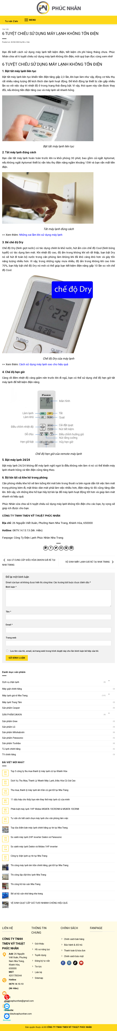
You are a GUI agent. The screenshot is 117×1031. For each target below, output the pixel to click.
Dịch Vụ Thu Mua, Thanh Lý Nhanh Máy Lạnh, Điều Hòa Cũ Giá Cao (43, 780)
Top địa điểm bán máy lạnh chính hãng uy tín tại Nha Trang (39, 827)
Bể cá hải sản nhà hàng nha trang (27, 893)
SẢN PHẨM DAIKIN (12, 714)
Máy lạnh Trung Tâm (12, 702)
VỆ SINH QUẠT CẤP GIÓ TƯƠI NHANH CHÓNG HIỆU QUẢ (39, 903)
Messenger (7, 1020)
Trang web (11, 638)
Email (9, 625)
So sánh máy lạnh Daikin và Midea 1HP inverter (34, 846)
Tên (8, 612)
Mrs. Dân (26, 42)
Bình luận (11, 587)
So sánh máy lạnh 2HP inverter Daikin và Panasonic (36, 837)
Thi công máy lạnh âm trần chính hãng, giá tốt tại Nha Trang (39, 865)
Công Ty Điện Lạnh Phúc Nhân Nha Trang (38, 537)
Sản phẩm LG (8, 727)
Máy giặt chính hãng (12, 688)
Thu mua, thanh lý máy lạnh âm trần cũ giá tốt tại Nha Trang (39, 790)
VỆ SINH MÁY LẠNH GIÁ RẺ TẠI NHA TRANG (87, 561)
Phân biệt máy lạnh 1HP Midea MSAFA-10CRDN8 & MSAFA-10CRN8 (45, 809)
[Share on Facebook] (50, 548)
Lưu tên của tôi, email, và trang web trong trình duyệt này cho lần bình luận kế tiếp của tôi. (54, 651)
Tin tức (5, 29)
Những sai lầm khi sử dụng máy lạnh (40, 234)
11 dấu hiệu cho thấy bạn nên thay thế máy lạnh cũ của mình (40, 799)
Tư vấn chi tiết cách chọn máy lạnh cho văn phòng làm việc (39, 818)
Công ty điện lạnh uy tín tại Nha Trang (29, 856)
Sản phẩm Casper (11, 707)
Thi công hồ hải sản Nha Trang (25, 884)
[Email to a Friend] (61, 548)
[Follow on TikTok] (75, 963)
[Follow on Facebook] (63, 963)
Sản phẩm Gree (9, 721)
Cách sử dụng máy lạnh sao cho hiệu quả (43, 364)
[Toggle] (109, 681)
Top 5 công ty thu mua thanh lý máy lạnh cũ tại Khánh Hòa (39, 771)
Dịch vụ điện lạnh (10, 682)
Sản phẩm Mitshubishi (13, 732)
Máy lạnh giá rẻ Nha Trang (15, 695)
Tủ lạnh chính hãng (11, 749)
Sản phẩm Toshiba (11, 743)
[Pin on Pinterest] (66, 548)
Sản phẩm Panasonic (12, 738)
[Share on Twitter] (56, 548)
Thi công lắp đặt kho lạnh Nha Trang (28, 874)
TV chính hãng (9, 754)
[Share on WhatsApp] (45, 548)
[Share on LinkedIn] (71, 548)
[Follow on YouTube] (81, 963)
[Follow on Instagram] (69, 963)
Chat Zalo (7, 1010)
